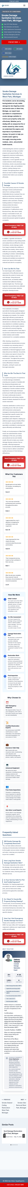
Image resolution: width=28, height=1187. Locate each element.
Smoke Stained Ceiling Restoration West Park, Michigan (7, 1106)
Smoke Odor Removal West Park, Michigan (21, 1104)
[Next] (23, 1136)
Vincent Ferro (9, 1137)
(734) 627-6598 (14, 1)
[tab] (10, 1144)
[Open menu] (24, 5)
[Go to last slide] (4, 1136)
